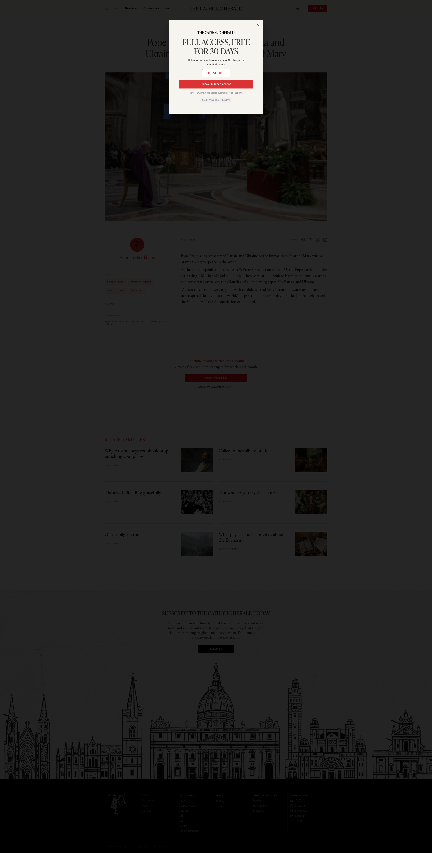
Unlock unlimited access (216, 84)
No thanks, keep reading (216, 100)
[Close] (258, 25)
